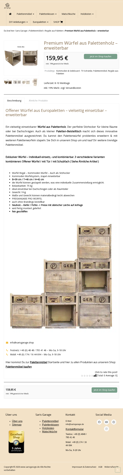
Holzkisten (86, 13)
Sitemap (16, 424)
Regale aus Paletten (54, 30)
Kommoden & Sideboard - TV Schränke (74, 70)
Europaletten (40, 21)
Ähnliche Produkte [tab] (38, 100)
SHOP (56, 21)
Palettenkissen (47, 13)
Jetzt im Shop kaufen (100, 56)
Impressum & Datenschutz (84, 467)
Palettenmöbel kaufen (19, 366)
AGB (100, 467)
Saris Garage (21, 30)
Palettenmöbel (25, 13)
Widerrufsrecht (111, 467)
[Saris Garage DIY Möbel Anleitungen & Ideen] (7, 6)
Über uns (17, 421)
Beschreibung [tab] (14, 100)
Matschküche (68, 13)
